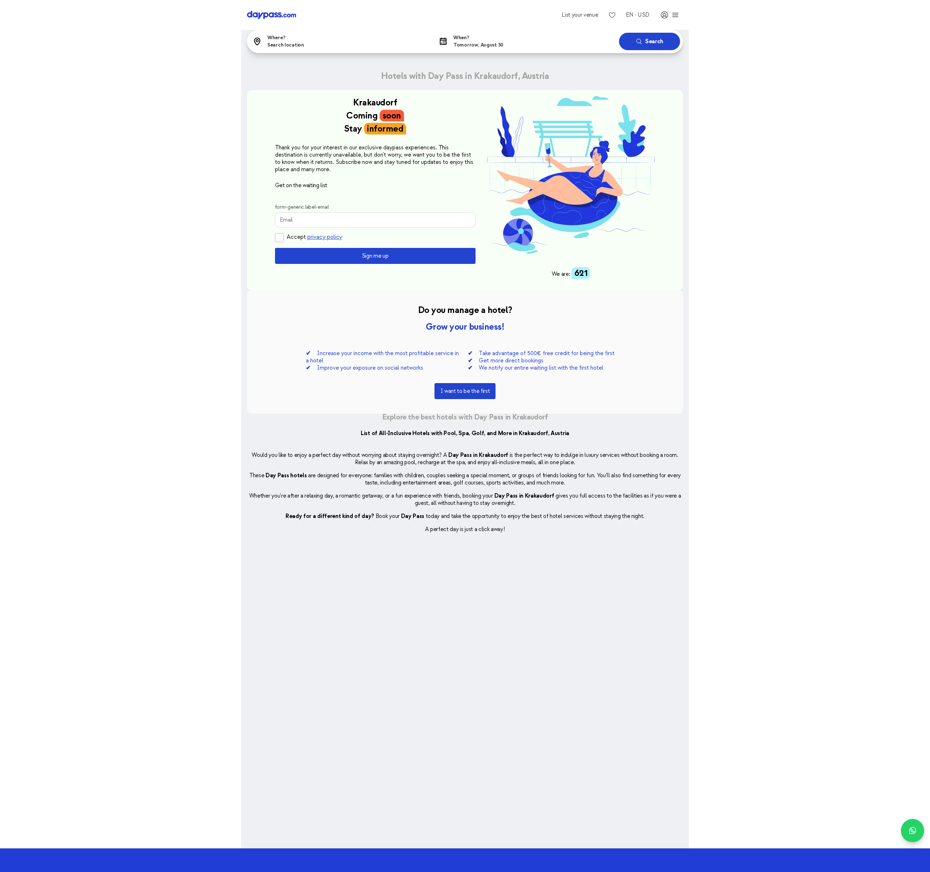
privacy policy (324, 237)
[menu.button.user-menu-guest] (670, 14)
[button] (338, 41)
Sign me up (375, 256)
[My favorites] (612, 14)
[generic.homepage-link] (271, 15)
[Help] (912, 830)
